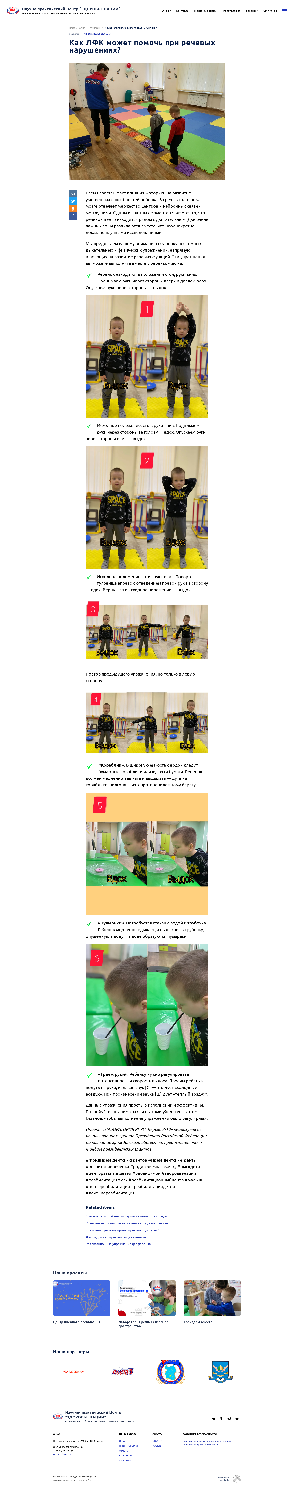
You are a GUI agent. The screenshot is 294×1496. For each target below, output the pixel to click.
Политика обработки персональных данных (206, 1440)
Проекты (156, 1445)
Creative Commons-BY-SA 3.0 (66, 1480)
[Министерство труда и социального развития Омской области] (220, 1372)
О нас (165, 10)
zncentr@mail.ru (62, 1454)
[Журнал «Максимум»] (73, 1372)
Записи (82, 28)
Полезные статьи (205, 10)
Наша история (128, 1445)
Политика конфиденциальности (200, 1444)
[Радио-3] (122, 1372)
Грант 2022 (95, 28)
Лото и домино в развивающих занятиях (116, 1237)
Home (72, 28)
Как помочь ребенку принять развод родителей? (122, 1230)
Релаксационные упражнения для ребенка (118, 1244)
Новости (156, 1440)
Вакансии (252, 10)
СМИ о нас (270, 10)
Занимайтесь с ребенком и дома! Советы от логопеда (126, 1216)
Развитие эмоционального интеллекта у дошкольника (127, 1223)
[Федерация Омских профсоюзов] (171, 1372)
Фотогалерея (231, 10)
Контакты (182, 10)
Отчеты (124, 1450)
